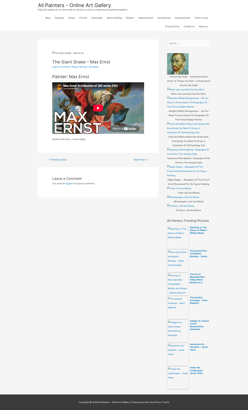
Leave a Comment (61, 66)
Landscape (96, 17)
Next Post (141, 159)
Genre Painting (114, 17)
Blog (48, 17)
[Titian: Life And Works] (179, 188)
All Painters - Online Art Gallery (74, 5)
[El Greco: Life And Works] (180, 205)
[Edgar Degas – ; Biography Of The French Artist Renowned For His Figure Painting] (188, 171)
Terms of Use (201, 17)
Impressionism (145, 17)
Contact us (189, 26)
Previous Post (58, 159)
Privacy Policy (172, 26)
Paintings (59, 17)
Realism (130, 17)
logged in (70, 183)
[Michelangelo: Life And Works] (183, 197)
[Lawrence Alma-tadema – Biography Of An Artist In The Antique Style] (188, 151)
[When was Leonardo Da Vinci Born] (185, 89)
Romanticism (164, 17)
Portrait (83, 17)
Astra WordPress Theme (156, 402)
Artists (71, 17)
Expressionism (182, 17)
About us (203, 26)
